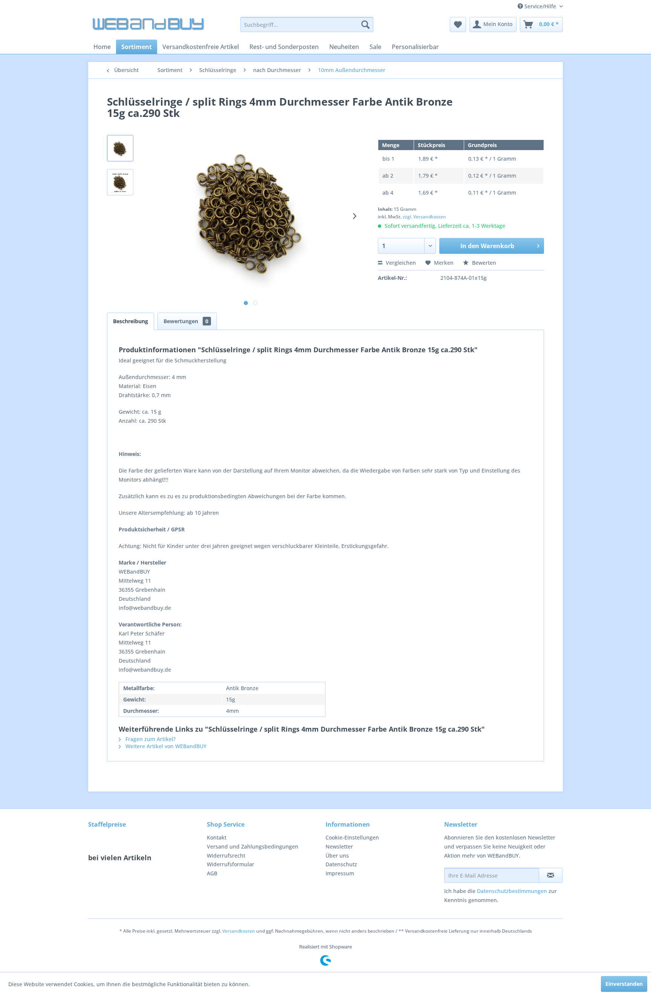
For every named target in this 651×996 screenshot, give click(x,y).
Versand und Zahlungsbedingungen (252, 846)
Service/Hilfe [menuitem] (540, 6)
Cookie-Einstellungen (352, 837)
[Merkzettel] (458, 24)
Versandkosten (238, 931)
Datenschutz (341, 864)
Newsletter (339, 846)
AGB (212, 873)
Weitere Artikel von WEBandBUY (165, 746)
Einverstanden (624, 983)
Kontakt (216, 837)
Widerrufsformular (230, 864)
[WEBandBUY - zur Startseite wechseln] (149, 26)
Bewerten (483, 262)
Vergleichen (400, 262)
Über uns (337, 855)
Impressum (340, 873)
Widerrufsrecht (226, 855)
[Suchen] (365, 24)
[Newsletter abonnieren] (550, 875)
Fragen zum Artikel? (150, 739)
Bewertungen (186, 321)
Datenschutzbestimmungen (512, 891)
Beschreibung (130, 321)
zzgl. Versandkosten (424, 216)
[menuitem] (306, 24)
